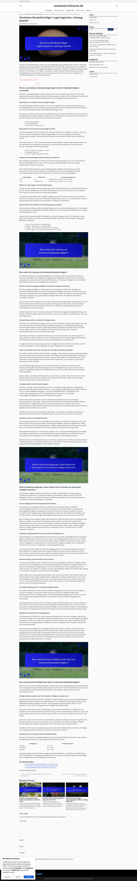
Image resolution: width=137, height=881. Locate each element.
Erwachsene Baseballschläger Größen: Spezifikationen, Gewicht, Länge (29, 799)
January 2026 (93, 77)
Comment (23, 821)
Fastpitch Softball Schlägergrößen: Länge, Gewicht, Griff (53, 799)
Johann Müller (33, 24)
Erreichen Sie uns (59, 10)
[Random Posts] (20, 6)
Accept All (29, 877)
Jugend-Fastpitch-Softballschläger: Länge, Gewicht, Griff (42, 764)
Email (21, 846)
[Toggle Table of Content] (36, 83)
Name (21, 840)
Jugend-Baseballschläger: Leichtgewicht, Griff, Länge (40, 767)
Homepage (48, 10)
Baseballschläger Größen (96, 62)
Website (22, 853)
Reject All (18, 877)
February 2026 (93, 74)
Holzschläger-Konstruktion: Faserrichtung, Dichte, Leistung (42, 766)
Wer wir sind (79, 10)
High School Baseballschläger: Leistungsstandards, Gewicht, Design (99, 37)
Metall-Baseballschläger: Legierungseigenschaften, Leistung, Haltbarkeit (77, 799)
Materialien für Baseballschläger (27, 770)
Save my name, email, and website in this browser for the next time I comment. (47, 859)
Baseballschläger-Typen (96, 65)
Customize (8, 877)
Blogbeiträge (70, 10)
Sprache (88, 10)
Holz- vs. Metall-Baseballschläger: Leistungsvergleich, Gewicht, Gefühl (99, 41)
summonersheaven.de (68, 6)
